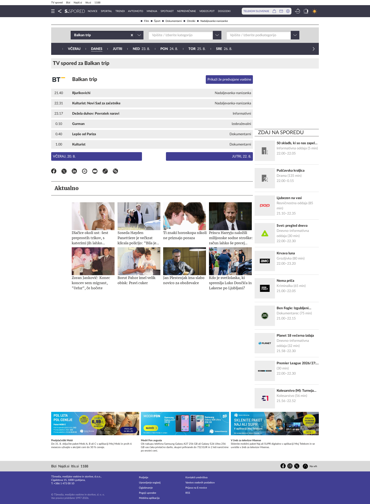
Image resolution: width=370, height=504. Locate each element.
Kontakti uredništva (196, 477)
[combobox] (74, 35)
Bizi (68, 2)
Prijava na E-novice (196, 487)
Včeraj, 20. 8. (64, 156)
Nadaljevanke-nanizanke (214, 21)
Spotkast (167, 11)
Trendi (120, 11)
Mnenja (152, 11)
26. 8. (224, 49)
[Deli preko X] (64, 171)
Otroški (191, 21)
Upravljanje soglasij (150, 482)
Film (146, 21)
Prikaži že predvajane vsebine (229, 79)
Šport (157, 21)
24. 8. (169, 49)
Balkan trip (84, 79)
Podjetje (143, 477)
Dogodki (224, 11)
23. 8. (141, 49)
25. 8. (197, 49)
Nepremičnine (186, 11)
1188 (97, 2)
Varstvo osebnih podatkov (200, 482)
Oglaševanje (146, 487)
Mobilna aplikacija (149, 498)
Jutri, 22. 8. (241, 156)
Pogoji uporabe (147, 493)
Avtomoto (135, 11)
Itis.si (88, 2)
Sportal (106, 11)
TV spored (57, 2)
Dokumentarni (174, 21)
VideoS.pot (207, 11)
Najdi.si (78, 2)
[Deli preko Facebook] (53, 171)
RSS (187, 493)
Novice (92, 11)
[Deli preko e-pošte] (94, 171)
